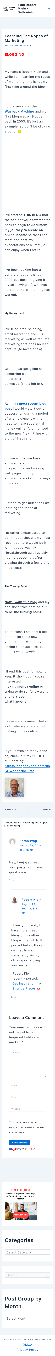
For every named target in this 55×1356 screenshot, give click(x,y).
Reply (11, 880)
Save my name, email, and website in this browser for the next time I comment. (26, 1127)
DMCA (27, 1345)
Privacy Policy (27, 1350)
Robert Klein (31, 900)
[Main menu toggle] (48, 8)
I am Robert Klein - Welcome (27, 8)
